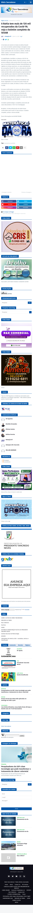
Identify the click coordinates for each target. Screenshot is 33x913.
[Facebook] (3, 39)
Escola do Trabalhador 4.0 (18, 890)
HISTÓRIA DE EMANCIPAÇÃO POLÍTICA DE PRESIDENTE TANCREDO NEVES (14, 630)
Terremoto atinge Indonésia (22, 844)
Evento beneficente (22, 675)
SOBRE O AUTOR (16, 900)
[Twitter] (6, 39)
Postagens (6, 460)
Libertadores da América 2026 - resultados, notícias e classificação (15, 639)
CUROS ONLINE (6, 890)
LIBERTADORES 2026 (8, 898)
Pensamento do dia (22, 819)
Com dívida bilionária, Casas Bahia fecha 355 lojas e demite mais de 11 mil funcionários (16, 707)
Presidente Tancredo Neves (23, 663)
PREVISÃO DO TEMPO (6, 620)
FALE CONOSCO (5, 622)
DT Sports (20, 650)
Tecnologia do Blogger (8, 212)
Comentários (7, 462)
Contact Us (17, 884)
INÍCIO (16, 902)
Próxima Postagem (26, 192)
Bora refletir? (21, 855)
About (11, 884)
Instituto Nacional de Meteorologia (10, 633)
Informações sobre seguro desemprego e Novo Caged (16, 896)
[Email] (21, 147)
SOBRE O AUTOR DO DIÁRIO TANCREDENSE (11, 618)
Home (6, 884)
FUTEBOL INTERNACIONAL (14, 894)
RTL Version (25, 884)
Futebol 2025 (21, 892)
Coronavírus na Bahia (14, 20)
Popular (4, 645)
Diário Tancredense (8, 2)
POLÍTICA (3, 625)
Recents (20, 645)
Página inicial (4, 20)
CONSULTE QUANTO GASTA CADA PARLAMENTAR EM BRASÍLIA (16, 887)
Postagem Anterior (6, 192)
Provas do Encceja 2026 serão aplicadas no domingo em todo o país (13, 699)
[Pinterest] (17, 147)
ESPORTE (3, 636)
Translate (27, 609)
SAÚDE (2, 627)
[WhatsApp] (8, 39)
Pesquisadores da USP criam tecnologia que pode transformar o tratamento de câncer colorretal (16, 691)
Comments (12, 645)
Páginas (27, 645)
